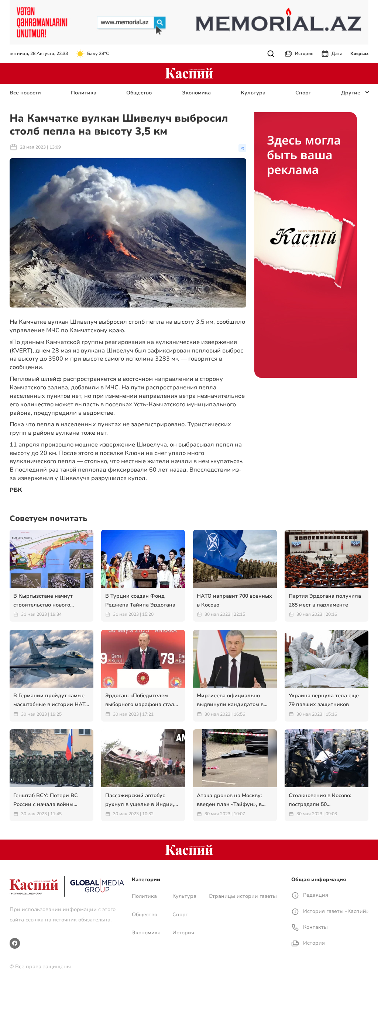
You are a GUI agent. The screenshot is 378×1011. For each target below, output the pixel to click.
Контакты (315, 927)
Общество (139, 92)
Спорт (303, 92)
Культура (253, 92)
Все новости (25, 92)
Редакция (315, 895)
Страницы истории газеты (243, 896)
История (304, 53)
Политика (83, 92)
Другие (350, 92)
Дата (337, 53)
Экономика (196, 92)
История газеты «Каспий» (335, 911)
